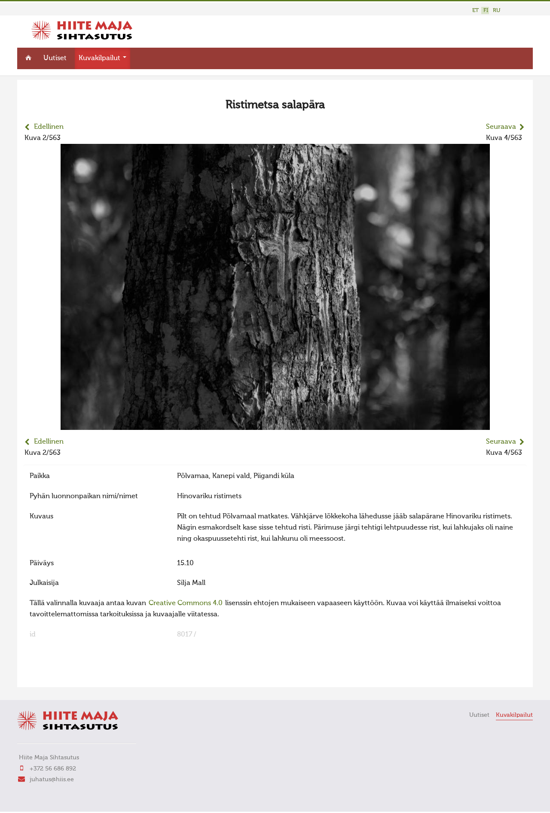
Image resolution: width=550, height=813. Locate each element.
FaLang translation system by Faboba (53, 675)
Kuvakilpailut (100, 58)
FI (485, 10)
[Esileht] (82, 38)
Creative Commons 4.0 (186, 603)
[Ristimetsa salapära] (275, 424)
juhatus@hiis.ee (52, 779)
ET (475, 10)
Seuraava (501, 127)
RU (496, 10)
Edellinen (49, 127)
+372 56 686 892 (53, 769)
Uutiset (55, 58)
